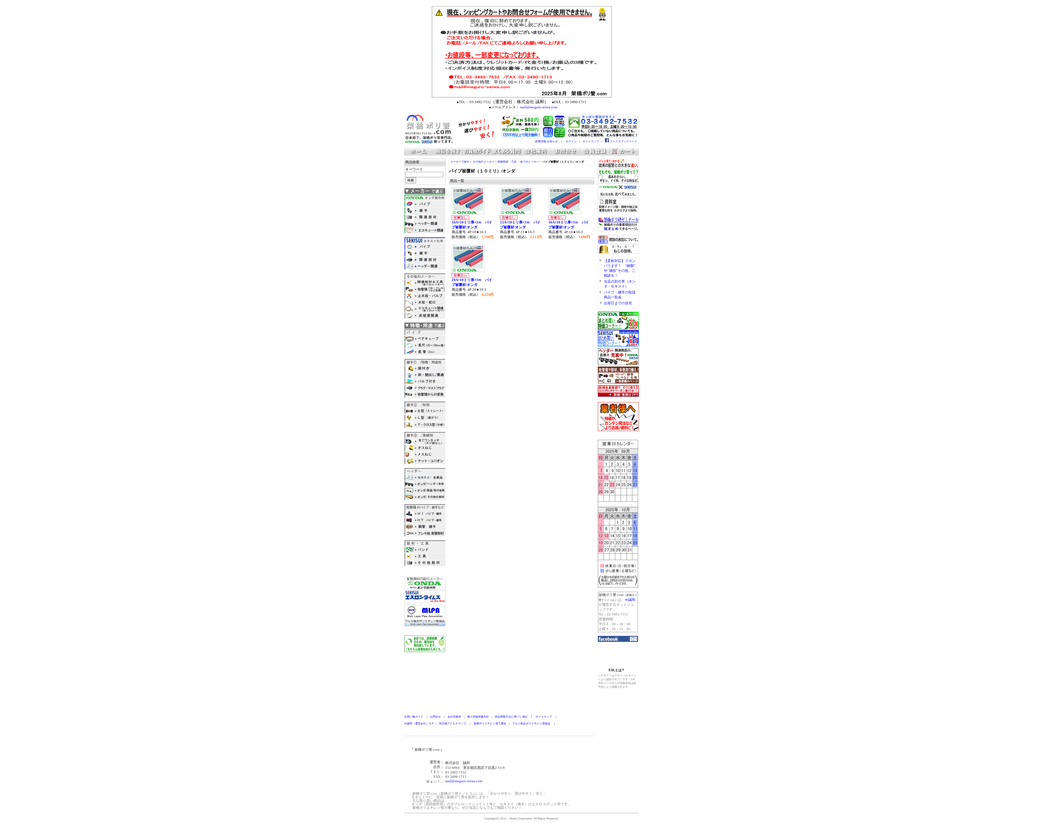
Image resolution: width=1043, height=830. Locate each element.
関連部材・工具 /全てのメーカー (518, 161)
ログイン (571, 141)
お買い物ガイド (413, 716)
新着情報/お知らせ (546, 141)
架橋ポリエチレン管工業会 (490, 723)
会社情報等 (454, 716)
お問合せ (435, 716)
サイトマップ (591, 141)
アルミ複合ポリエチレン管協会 (531, 723)
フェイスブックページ (623, 141)
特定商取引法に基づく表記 (511, 716)
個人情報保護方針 (478, 716)
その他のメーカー (483, 161)
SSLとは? (616, 670)
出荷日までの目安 (618, 303)
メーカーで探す (459, 161)
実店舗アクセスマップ (452, 723)
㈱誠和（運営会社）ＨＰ (419, 723)
